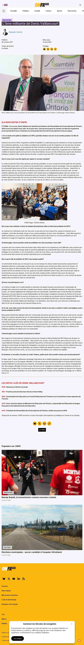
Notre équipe (6, 590)
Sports (59, 11)
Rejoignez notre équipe (10, 604)
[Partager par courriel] (51, 49)
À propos (5, 586)
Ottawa (42, 430)
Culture (48, 11)
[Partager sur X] (48, 49)
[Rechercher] (80, 5)
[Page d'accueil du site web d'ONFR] (42, 5)
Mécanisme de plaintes (10, 595)
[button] (72, 624)
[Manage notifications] (79, 640)
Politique (25, 11)
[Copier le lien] (55, 49)
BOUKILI (4, 623)
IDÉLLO (4, 619)
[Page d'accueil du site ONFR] (42, 569)
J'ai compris (18, 638)
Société (37, 11)
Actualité (13, 11)
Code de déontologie (9, 600)
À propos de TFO (7, 636)
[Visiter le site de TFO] (5, 5)
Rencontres (72, 11)
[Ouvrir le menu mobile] (4, 11)
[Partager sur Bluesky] (44, 49)
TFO (3, 614)
